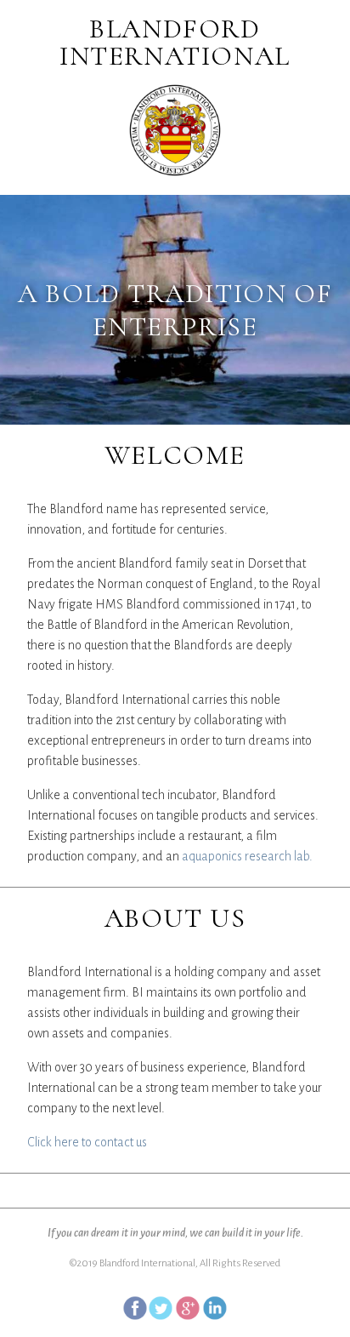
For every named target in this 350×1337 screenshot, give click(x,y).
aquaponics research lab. (247, 856)
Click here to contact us (87, 1142)
